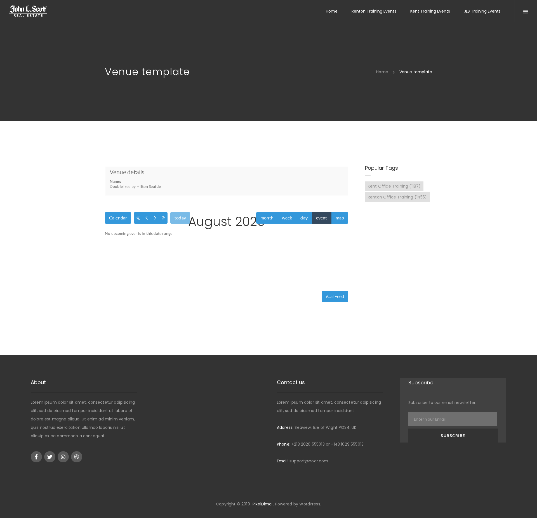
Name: (115, 181)
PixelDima (262, 504)
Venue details (127, 172)
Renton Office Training (397, 197)
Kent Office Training (394, 186)
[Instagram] (63, 456)
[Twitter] (49, 456)
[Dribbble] (76, 456)
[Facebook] (36, 456)
